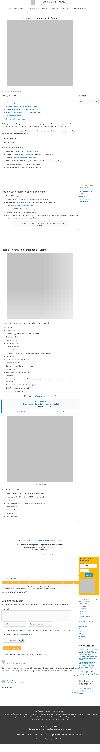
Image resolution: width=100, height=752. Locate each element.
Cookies (62, 739)
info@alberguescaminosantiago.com (47, 554)
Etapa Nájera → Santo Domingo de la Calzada (40, 404)
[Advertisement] (40, 566)
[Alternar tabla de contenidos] (2, 100)
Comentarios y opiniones (16, 119)
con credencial (13, 126)
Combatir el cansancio (86, 629)
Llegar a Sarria (83, 201)
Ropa (80, 614)
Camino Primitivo (84, 714)
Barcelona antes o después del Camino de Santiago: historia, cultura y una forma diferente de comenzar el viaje (88, 652)
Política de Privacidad (26, 635)
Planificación (83, 606)
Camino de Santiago (53, 1)
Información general (85, 191)
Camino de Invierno (51, 717)
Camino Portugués (22, 714)
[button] (91, 8)
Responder (75, 675)
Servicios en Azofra (14, 116)
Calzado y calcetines (85, 616)
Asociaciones (83, 639)
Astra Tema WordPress (75, 735)
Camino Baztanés (80, 717)
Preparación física (84, 609)
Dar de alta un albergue (86, 688)
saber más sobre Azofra (38, 540)
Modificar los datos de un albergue (59, 729)
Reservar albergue (84, 199)
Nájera (22, 411)
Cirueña (58, 411)
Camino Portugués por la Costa (42, 714)
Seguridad (82, 631)
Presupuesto (83, 636)
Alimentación (83, 626)
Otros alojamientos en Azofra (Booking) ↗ (40, 396)
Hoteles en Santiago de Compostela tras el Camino (87, 668)
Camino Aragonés (66, 717)
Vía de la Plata (24, 717)
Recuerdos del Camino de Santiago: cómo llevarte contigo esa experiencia (87, 663)
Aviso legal (38, 739)
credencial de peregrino (25, 206)
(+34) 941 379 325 (19, 154)
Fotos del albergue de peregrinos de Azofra (23, 109)
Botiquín (81, 624)
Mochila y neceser (84, 611)
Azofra (29, 124)
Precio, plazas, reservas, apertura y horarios (22, 106)
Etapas (81, 193)
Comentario (6, 609)
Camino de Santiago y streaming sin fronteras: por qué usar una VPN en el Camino (89, 673)
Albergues (82, 196)
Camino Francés (16, 12)
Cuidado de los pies (85, 619)
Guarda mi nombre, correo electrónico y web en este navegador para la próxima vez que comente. (39, 630)
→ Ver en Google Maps (54, 161)
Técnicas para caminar (86, 621)
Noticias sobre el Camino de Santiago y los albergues (50, 719)
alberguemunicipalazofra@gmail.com (23, 158)
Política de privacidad (51, 739)
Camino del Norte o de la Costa (65, 714)
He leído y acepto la (18, 635)
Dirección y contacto (14, 103)
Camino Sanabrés (37, 717)
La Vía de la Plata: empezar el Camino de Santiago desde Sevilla (88, 658)
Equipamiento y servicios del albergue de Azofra (24, 112)
